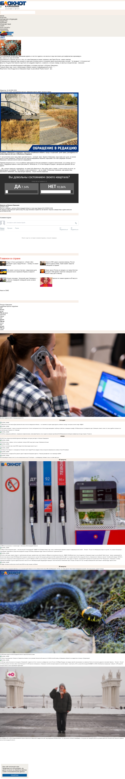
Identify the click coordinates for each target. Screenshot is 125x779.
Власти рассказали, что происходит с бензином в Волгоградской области (20, 545)
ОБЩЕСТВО (3, 21)
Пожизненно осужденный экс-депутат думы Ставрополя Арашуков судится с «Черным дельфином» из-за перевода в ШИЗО (32, 453)
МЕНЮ (2, 16)
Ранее (17, 228)
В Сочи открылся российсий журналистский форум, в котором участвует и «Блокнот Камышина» (26, 438)
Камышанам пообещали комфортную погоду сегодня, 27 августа (76, 433)
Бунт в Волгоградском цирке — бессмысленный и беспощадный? (18, 549)
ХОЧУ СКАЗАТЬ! (5, 27)
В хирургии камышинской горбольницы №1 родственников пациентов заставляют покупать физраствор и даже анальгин (36, 209)
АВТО (10, 34)
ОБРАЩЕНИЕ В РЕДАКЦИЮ (8, 19)
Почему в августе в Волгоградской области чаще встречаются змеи (19, 654)
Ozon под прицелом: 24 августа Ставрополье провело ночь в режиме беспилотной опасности (25, 658)
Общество (3, 90)
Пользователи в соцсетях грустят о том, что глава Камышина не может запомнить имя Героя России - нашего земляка (35, 59)
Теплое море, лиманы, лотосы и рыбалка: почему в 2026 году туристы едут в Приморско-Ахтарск (26, 442)
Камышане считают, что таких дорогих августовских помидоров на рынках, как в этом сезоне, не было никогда (77, 568)
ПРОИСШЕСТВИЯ (5, 24)
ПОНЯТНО (14, 775)
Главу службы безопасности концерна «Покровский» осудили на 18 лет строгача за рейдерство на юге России (29, 662)
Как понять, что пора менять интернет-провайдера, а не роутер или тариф (74, 738)
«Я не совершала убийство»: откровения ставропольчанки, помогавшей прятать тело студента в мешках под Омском (30, 433)
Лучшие (9, 228)
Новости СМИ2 (4, 290)
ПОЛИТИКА (3, 22)
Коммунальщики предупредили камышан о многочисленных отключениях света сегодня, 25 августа (56, 560)
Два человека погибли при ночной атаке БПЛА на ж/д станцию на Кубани (20, 564)
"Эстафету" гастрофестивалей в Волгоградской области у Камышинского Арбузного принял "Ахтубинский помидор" (90, 556)
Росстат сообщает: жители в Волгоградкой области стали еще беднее (21, 208)
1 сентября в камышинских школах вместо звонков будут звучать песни (99, 560)
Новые (2, 228)
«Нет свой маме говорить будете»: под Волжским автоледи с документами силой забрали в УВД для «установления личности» (33, 555)
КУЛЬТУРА (3, 17)
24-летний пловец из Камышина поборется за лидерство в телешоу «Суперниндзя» (70, 658)
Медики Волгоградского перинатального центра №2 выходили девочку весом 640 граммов (38, 556)
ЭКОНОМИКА (4, 29)
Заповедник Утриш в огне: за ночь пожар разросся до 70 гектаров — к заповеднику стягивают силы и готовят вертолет (31, 457)
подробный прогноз (5, 306)
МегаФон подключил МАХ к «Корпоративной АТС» (12, 418)
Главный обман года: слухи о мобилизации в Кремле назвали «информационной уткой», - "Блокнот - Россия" (67, 549)
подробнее (15, 306)
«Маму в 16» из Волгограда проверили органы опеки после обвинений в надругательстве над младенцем (28, 738)
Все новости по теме (6, 58)
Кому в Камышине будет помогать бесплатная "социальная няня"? (47, 551)
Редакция (3, 39)
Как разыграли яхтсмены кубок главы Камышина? (14, 663)
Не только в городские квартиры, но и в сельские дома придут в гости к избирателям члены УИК (25, 568)
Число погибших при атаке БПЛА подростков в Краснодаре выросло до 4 (20, 446)
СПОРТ (2, 26)
